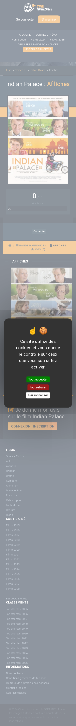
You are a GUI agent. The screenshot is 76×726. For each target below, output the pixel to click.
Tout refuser (38, 387)
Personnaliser (38, 395)
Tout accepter (38, 379)
